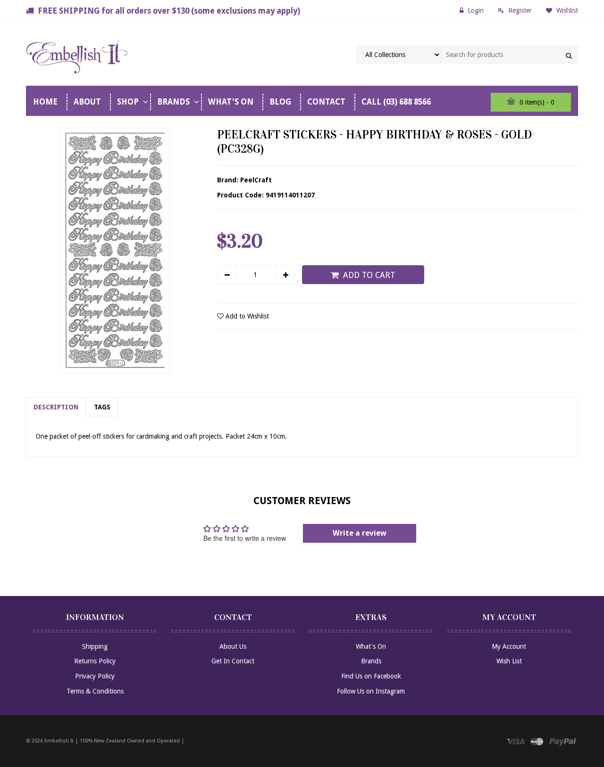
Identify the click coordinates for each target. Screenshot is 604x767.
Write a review (359, 533)
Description (56, 407)
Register (520, 10)
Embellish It (59, 741)
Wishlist (566, 10)
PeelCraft (256, 180)
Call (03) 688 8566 (396, 101)
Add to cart (369, 275)
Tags (102, 407)
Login (476, 10)
